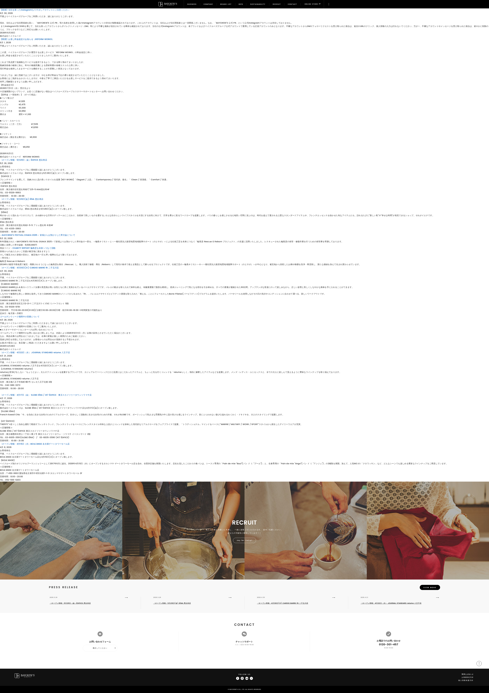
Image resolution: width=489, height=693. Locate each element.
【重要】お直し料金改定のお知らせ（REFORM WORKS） (27, 39)
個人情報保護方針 (465, 680)
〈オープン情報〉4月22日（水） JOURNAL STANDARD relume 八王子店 (35, 352)
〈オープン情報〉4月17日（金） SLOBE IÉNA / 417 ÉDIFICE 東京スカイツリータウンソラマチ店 (46, 395)
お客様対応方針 (467, 677)
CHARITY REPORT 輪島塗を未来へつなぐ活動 (34, 248)
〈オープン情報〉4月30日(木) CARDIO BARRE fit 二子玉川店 (29, 267)
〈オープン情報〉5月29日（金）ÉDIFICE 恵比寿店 (23, 160)
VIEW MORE (429, 587)
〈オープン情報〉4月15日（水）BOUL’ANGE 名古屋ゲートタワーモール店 (35, 444)
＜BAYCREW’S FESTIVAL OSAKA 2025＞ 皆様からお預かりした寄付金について (37, 235)
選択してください (100, 648)
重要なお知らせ (467, 674)
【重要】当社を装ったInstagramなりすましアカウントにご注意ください (34, 10)
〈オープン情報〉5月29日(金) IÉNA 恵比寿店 (21, 199)
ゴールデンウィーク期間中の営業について (19, 316)
